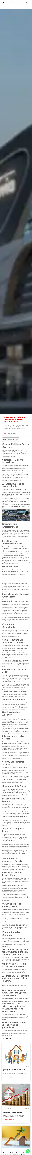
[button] (26, 2)
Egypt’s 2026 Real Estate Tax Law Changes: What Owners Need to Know (15, 1070)
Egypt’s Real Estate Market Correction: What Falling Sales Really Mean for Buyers (14, 1111)
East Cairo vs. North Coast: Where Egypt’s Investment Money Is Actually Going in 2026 (14, 1153)
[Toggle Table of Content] (16, 439)
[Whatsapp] (28, 1151)
